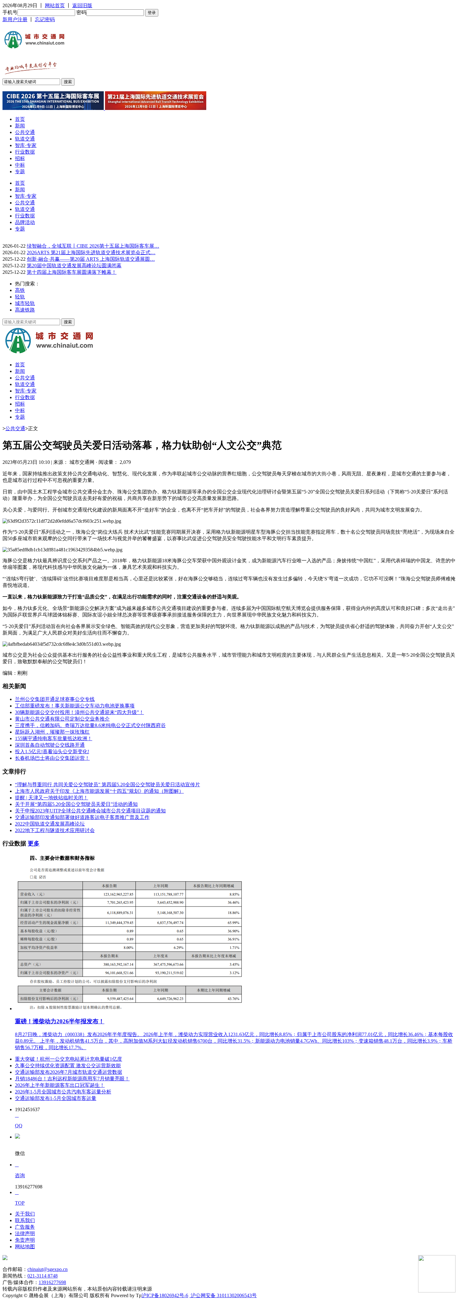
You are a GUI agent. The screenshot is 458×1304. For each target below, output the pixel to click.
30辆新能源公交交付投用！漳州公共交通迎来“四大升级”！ (79, 712)
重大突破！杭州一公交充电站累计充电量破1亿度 (68, 1059)
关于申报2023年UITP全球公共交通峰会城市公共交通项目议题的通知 (90, 810)
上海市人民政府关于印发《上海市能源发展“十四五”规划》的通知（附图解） (99, 791)
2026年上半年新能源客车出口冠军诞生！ (60, 1085)
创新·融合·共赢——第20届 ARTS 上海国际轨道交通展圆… (91, 259)
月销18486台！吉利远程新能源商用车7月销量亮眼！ (72, 1078)
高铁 (20, 290)
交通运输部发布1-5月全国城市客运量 (55, 1098)
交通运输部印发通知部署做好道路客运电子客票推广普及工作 (82, 817)
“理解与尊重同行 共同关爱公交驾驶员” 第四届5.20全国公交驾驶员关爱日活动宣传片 (107, 784)
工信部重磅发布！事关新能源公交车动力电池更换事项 (75, 705)
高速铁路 (25, 309)
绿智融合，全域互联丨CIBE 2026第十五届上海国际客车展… (93, 246)
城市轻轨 (25, 303)
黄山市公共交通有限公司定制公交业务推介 (62, 718)
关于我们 (25, 1213)
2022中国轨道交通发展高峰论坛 (50, 823)
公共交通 (25, 132)
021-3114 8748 (42, 1275)
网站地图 (25, 1246)
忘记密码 (45, 19)
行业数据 (25, 152)
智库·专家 (25, 145)
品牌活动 (25, 222)
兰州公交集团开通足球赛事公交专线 (55, 699)
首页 (20, 119)
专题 (20, 171)
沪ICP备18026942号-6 (164, 1295)
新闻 (20, 125)
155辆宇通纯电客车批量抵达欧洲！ (53, 738)
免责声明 (25, 1240)
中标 (20, 165)
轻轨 (20, 296)
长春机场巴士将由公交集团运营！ (52, 758)
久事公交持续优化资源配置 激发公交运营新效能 (68, 1065)
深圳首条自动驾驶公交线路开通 (50, 745)
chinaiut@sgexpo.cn (47, 1269)
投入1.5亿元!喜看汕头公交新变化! (52, 751)
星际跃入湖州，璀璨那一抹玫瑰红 (52, 732)
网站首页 (55, 5)
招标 (20, 158)
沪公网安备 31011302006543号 (223, 1295)
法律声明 (25, 1233)
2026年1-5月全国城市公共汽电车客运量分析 (63, 1091)
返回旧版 (82, 5)
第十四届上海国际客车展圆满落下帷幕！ (72, 272)
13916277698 (52, 1282)
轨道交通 (25, 138)
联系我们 (25, 1220)
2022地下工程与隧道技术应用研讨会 (55, 830)
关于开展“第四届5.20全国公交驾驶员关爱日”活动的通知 (76, 804)
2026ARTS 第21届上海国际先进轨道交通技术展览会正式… (91, 252)
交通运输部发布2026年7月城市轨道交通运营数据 (68, 1072)
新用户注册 (14, 19)
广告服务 (25, 1227)
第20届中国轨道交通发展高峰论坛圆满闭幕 (74, 265)
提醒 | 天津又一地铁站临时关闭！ (51, 797)
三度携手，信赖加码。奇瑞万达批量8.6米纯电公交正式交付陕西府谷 (90, 725)
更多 (34, 843)
